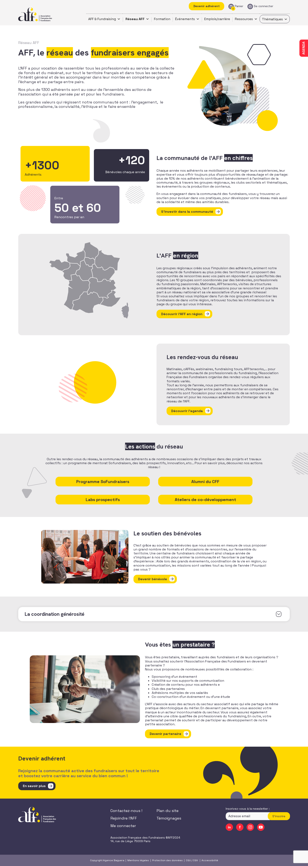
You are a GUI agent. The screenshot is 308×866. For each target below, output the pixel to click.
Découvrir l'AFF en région (181, 314)
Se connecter (263, 6)
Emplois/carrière (217, 19)
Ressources (244, 19)
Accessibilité (210, 860)
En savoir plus (34, 786)
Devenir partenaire (165, 734)
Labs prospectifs (103, 499)
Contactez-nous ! (126, 810)
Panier (239, 6)
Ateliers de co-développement (205, 499)
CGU (188, 860)
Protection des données (167, 860)
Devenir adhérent (206, 6)
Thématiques (272, 19)
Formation (162, 19)
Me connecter (123, 825)
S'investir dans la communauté (187, 211)
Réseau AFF (135, 19)
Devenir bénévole (152, 579)
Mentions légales (138, 860)
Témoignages (169, 818)
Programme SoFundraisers (102, 481)
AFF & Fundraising (102, 19)
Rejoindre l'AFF (123, 818)
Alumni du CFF (205, 481)
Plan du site (168, 810)
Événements (185, 19)
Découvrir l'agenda (187, 411)
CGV (195, 860)
